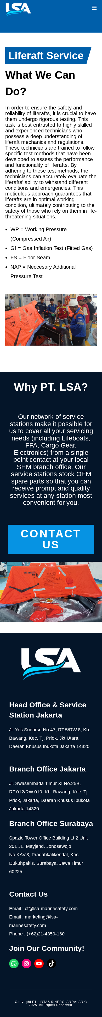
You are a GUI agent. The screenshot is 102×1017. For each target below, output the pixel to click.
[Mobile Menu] (94, 8)
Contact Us (51, 539)
